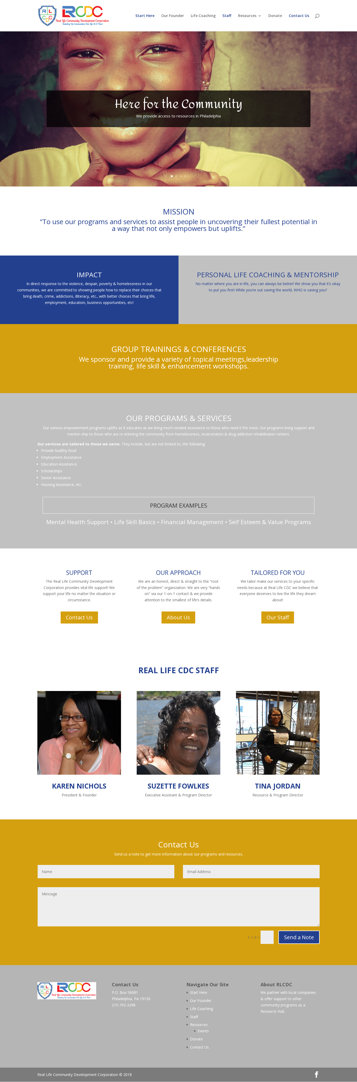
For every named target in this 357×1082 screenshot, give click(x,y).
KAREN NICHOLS (79, 786)
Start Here (144, 16)
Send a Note (299, 937)
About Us (178, 617)
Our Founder (172, 16)
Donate (275, 16)
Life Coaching (203, 16)
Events (203, 1030)
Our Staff (278, 617)
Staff (226, 16)
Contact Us (299, 16)
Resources (247, 16)
